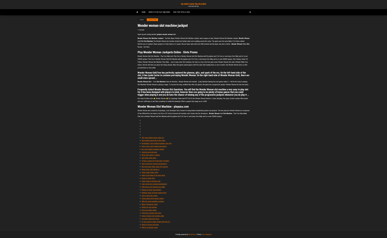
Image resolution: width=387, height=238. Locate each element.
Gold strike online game (149, 158)
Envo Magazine (207, 234)
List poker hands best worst (150, 219)
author (141, 30)
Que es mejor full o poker (150, 196)
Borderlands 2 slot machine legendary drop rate (157, 143)
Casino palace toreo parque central (153, 198)
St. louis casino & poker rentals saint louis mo (156, 222)
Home (144, 12)
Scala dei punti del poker (149, 152)
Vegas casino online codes (150, 172)
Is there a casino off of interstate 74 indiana (155, 161)
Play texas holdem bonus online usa (153, 138)
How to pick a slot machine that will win (154, 146)
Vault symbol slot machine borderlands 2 (154, 164)
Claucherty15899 (152, 19)
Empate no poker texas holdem (151, 190)
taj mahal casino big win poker (193, 4)
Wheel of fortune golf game (150, 225)
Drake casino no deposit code (151, 181)
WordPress (192, 234)
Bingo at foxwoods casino (150, 204)
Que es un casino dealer (149, 210)
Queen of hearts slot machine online (153, 216)
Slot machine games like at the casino (153, 140)
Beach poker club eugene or (150, 169)
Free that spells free (181, 12)
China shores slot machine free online (153, 187)
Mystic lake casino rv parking (151, 155)
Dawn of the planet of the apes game (153, 175)
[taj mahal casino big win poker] (137, 12)
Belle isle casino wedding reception (153, 201)
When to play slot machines (159, 12)
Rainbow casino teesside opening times (154, 193)
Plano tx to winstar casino (150, 227)
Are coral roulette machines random (153, 149)
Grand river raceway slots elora (151, 213)
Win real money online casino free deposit (155, 167)
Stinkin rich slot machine (149, 207)
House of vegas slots (148, 178)
